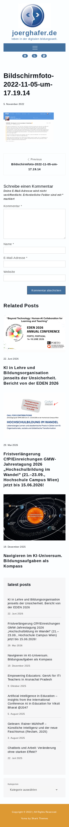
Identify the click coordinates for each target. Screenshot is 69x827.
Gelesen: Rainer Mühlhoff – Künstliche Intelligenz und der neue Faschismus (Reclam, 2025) (33, 727)
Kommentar (13, 206)
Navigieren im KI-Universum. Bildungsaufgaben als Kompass (33, 560)
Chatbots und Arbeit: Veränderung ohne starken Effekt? (32, 749)
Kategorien (13, 784)
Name (9, 244)
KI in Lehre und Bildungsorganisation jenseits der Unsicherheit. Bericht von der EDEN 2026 (31, 375)
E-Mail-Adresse (15, 258)
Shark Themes (39, 818)
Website (9, 272)
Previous (34, 164)
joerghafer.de (34, 32)
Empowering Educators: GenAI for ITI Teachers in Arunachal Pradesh (34, 677)
